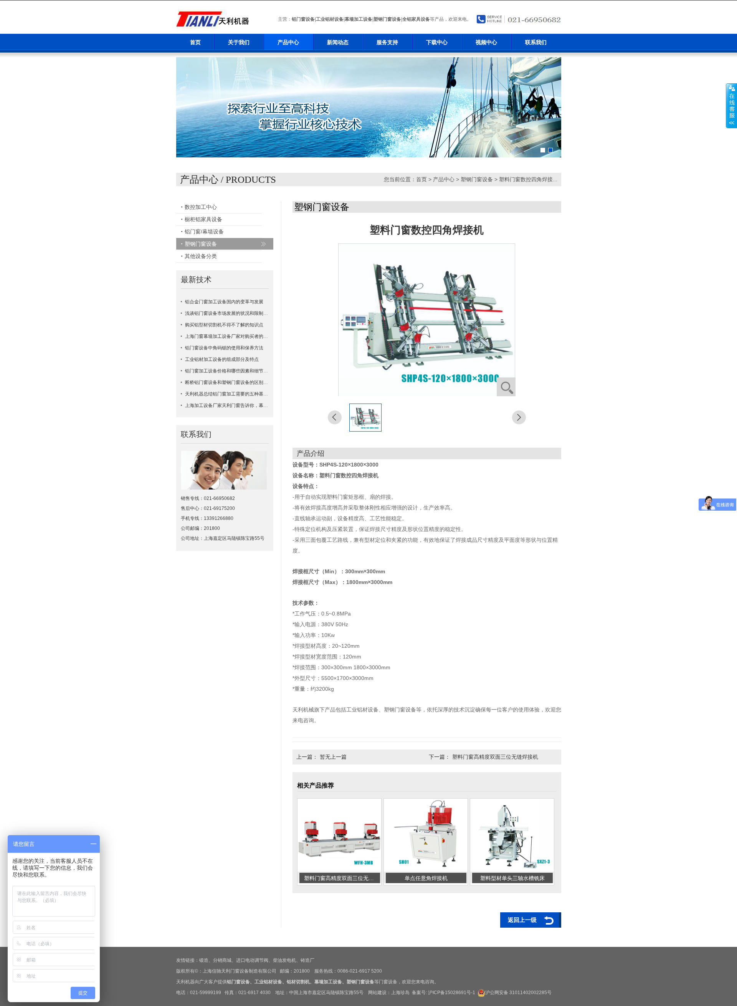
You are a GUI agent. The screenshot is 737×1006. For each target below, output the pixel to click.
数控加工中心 (201, 207)
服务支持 (387, 42)
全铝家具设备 (416, 19)
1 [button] (542, 150)
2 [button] (550, 150)
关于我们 (239, 42)
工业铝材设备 (330, 19)
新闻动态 (338, 42)
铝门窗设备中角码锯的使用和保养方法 (224, 348)
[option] (368, 107)
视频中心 (486, 42)
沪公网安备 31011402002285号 (518, 992)
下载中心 (437, 42)
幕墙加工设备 (358, 19)
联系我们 (536, 42)
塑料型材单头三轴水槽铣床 (512, 878)
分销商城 (222, 960)
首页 (195, 42)
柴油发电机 (284, 960)
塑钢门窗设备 (387, 19)
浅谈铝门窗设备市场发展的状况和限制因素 (229, 313)
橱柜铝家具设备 (203, 219)
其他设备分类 (201, 256)
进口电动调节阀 (252, 960)
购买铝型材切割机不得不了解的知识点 (224, 325)
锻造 (203, 960)
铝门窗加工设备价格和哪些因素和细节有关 (229, 371)
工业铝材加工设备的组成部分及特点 (222, 359)
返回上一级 (522, 920)
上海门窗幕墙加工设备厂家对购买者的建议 (229, 336)
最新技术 (196, 279)
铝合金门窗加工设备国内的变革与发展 (224, 301)
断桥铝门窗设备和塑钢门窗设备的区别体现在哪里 (235, 382)
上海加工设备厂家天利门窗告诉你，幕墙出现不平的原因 (242, 405)
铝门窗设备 (303, 19)
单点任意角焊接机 (426, 878)
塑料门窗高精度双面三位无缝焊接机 (495, 757)
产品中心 (288, 42)
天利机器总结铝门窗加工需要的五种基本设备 (231, 394)
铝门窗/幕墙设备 (204, 231)
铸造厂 (307, 960)
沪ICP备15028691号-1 (451, 992)
